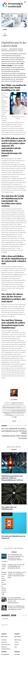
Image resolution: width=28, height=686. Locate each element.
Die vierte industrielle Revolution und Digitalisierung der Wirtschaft (13, 429)
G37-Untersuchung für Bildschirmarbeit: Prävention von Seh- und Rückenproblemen (16, 600)
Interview (20, 49)
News (15, 647)
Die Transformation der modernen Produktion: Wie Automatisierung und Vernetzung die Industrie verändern (12, 558)
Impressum (3, 640)
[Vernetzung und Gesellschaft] (12, 6)
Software (20, 50)
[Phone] (15, 421)
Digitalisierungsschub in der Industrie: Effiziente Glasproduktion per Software (12, 478)
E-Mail (15, 417)
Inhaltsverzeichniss (5, 644)
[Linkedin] (13, 421)
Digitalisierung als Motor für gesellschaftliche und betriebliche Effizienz (16, 566)
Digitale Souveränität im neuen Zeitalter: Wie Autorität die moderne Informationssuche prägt (17, 574)
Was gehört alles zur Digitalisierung (9, 508)
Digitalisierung (13, 49)
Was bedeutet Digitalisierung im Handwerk (13, 537)
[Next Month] (26, 615)
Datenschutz (4, 642)
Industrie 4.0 (13, 50)
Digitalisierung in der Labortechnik (14, 44)
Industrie (16, 642)
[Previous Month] (23, 615)
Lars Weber (4, 49)
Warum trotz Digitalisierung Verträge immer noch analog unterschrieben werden (16, 607)
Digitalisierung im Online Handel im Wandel (14, 437)
